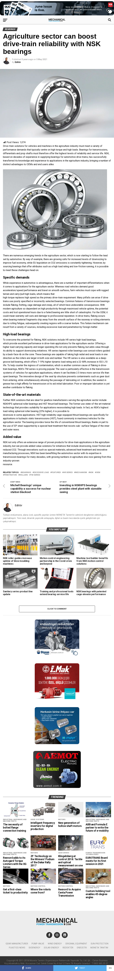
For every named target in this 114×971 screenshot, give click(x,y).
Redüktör (68, 947)
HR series (68, 472)
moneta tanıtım (99, 947)
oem (98, 472)
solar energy (51, 947)
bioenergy (34, 947)
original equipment (76, 943)
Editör (18, 62)
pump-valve (38, 943)
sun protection (99, 943)
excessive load (41, 472)
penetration (10, 475)
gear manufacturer (17, 943)
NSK (91, 472)
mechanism (81, 472)
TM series (35, 475)
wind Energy (55, 943)
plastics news (17, 947)
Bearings (26, 472)
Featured (56, 472)
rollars (23, 475)
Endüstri (82, 947)
